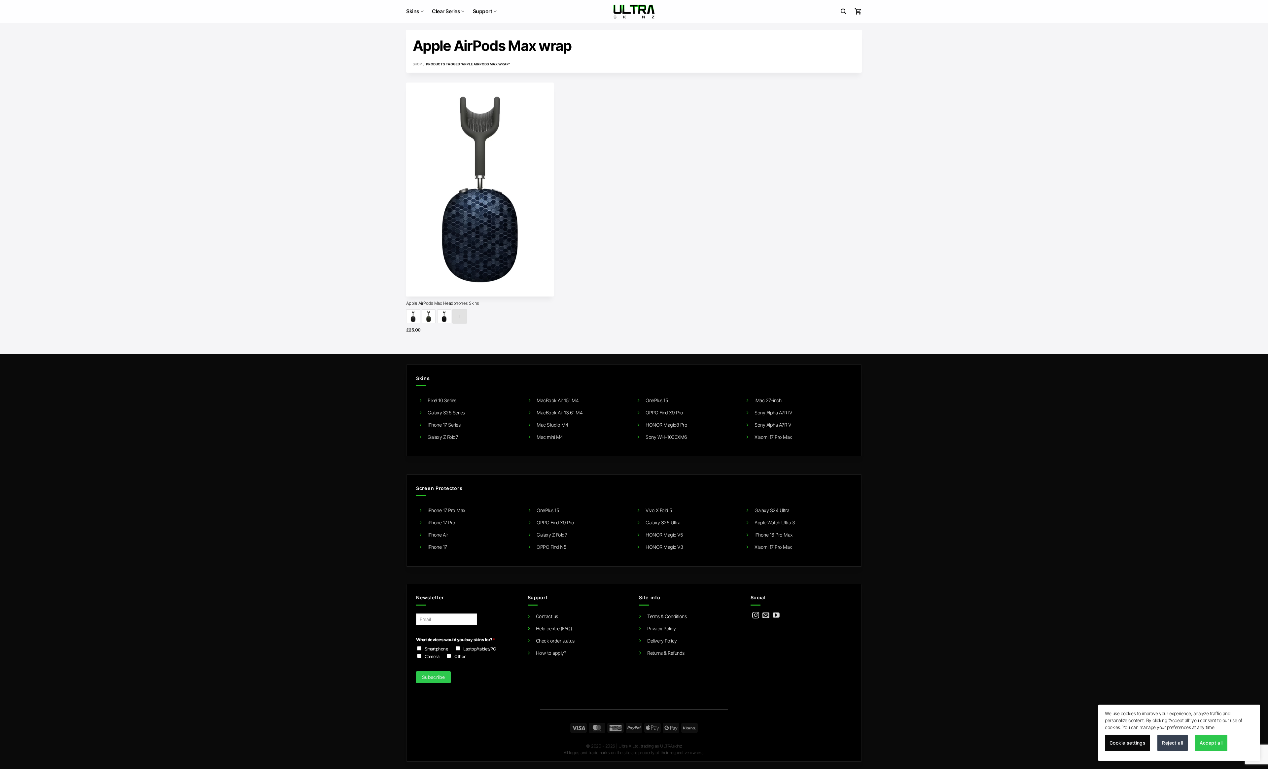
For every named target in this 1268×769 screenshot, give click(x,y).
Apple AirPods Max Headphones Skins (442, 303)
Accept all (1211, 743)
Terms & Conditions (667, 616)
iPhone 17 (437, 547)
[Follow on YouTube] (776, 615)
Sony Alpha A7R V (773, 425)
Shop (417, 64)
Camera (432, 656)
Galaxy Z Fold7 (443, 437)
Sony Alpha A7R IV (773, 412)
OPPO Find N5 (551, 547)
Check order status (555, 641)
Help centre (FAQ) (554, 628)
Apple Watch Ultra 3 (775, 522)
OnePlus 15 (657, 400)
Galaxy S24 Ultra (772, 510)
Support (482, 11)
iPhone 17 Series (444, 425)
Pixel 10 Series (442, 400)
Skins (412, 11)
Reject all (1172, 743)
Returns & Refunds (666, 653)
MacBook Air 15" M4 (558, 400)
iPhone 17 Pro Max (447, 510)
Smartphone (436, 648)
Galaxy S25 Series (446, 412)
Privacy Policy (661, 628)
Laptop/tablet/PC (479, 648)
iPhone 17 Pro (441, 522)
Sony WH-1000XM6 (666, 437)
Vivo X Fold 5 (659, 510)
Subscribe (433, 677)
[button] (843, 11)
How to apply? (551, 653)
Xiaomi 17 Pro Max (773, 437)
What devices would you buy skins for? (455, 639)
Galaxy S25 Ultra (663, 522)
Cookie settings (1127, 743)
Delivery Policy (662, 641)
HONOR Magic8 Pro (666, 425)
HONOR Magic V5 (664, 535)
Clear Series (446, 11)
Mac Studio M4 (552, 425)
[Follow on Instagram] (755, 615)
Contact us (547, 616)
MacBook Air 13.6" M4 (559, 412)
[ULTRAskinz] (634, 11)
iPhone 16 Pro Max (774, 535)
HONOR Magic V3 (664, 547)
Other (460, 656)
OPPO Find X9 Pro (664, 412)
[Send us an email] (765, 615)
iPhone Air (438, 535)
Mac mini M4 (550, 437)
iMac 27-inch (768, 400)
